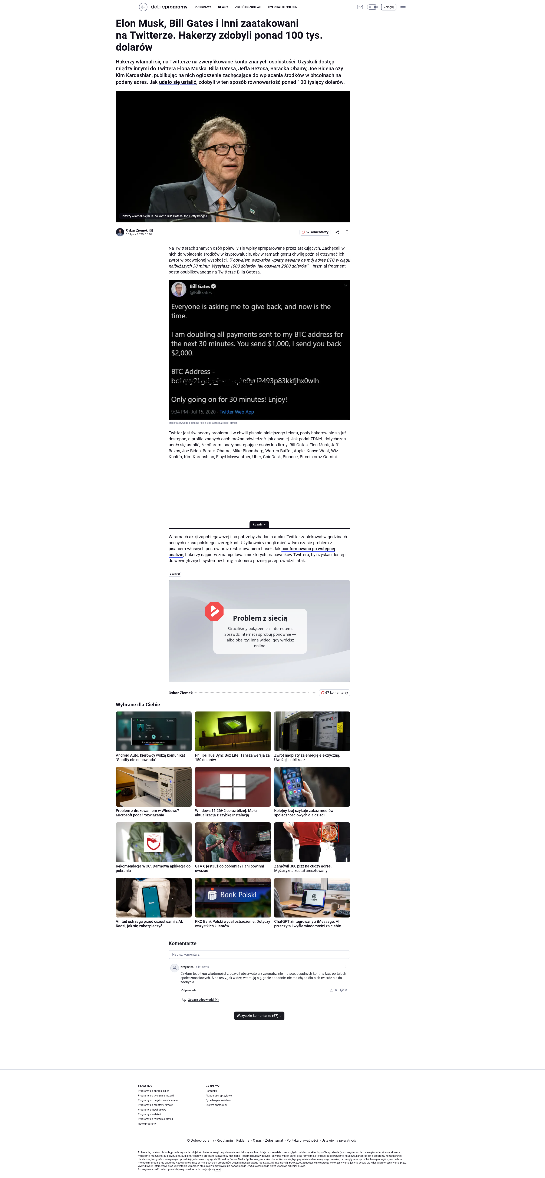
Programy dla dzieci (149, 1114)
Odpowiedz (188, 990)
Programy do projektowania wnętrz (158, 1100)
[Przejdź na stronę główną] (143, 10)
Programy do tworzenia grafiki (155, 1119)
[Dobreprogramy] (173, 7)
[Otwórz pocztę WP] (360, 7)
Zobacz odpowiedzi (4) (203, 999)
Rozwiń (258, 524)
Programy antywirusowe (152, 1109)
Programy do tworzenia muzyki (156, 1095)
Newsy (223, 7)
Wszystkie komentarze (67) (257, 1016)
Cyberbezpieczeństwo (218, 1100)
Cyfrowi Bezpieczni (283, 7)
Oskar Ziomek (137, 230)
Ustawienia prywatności (338, 1140)
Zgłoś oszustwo (248, 7)
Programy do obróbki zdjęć (153, 1090)
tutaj (218, 1169)
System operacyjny (216, 1105)
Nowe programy (147, 1123)
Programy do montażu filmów (155, 1105)
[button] (372, 7)
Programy (203, 7)
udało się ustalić (177, 82)
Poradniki (211, 1090)
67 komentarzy (317, 232)
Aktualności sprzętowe (219, 1095)
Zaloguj (389, 7)
